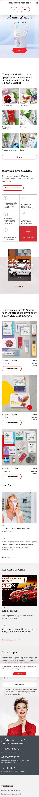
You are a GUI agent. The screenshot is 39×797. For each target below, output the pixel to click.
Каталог (19, 157)
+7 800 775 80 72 (10, 748)
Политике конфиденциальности (14, 669)
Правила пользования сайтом (10, 790)
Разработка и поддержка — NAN (11, 794)
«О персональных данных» (26, 691)
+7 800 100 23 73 (10, 768)
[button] (4, 54)
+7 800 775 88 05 (10, 757)
